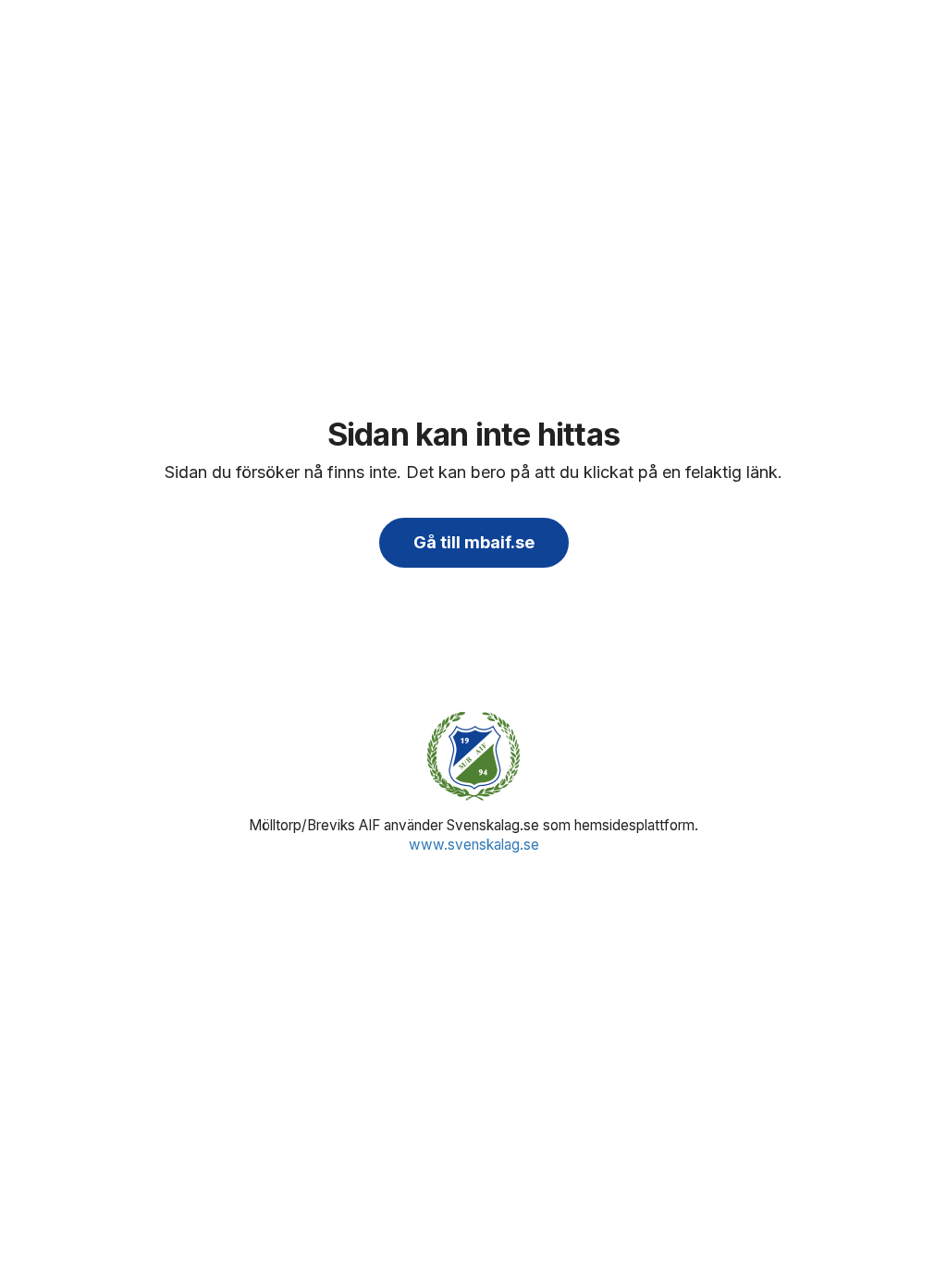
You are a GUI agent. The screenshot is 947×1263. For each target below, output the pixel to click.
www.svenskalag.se (474, 844)
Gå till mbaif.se (474, 542)
